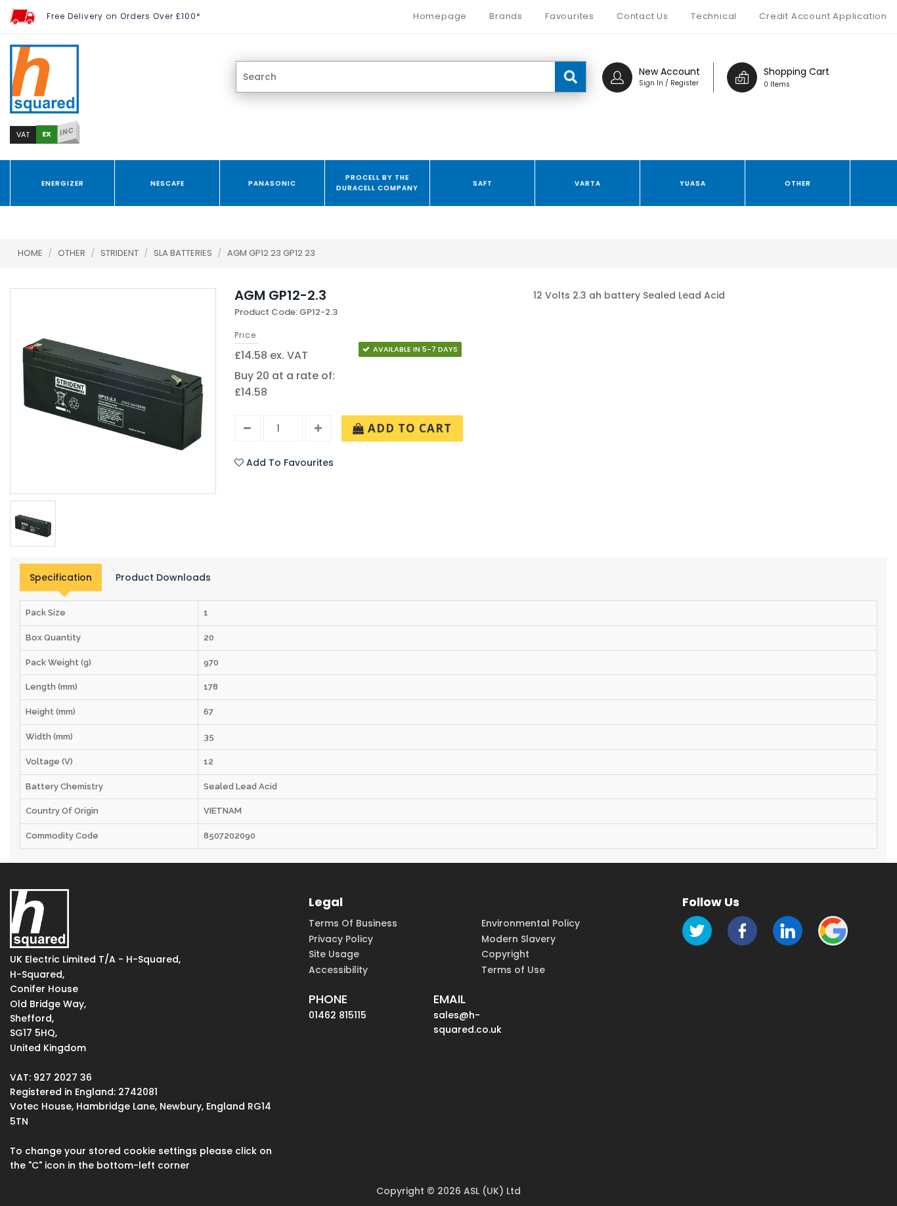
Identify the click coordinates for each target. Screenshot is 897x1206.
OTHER (798, 183)
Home (30, 253)
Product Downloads (163, 577)
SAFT (482, 183)
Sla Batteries (184, 253)
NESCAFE (167, 183)
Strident (120, 253)
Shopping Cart (796, 71)
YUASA (693, 183)
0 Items (777, 84)
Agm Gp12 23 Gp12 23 (271, 253)
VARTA (588, 183)
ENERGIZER (62, 183)
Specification (61, 577)
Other (72, 253)
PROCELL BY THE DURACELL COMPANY (377, 183)
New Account (669, 71)
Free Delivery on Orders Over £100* (124, 16)
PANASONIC (272, 183)
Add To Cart (408, 428)
